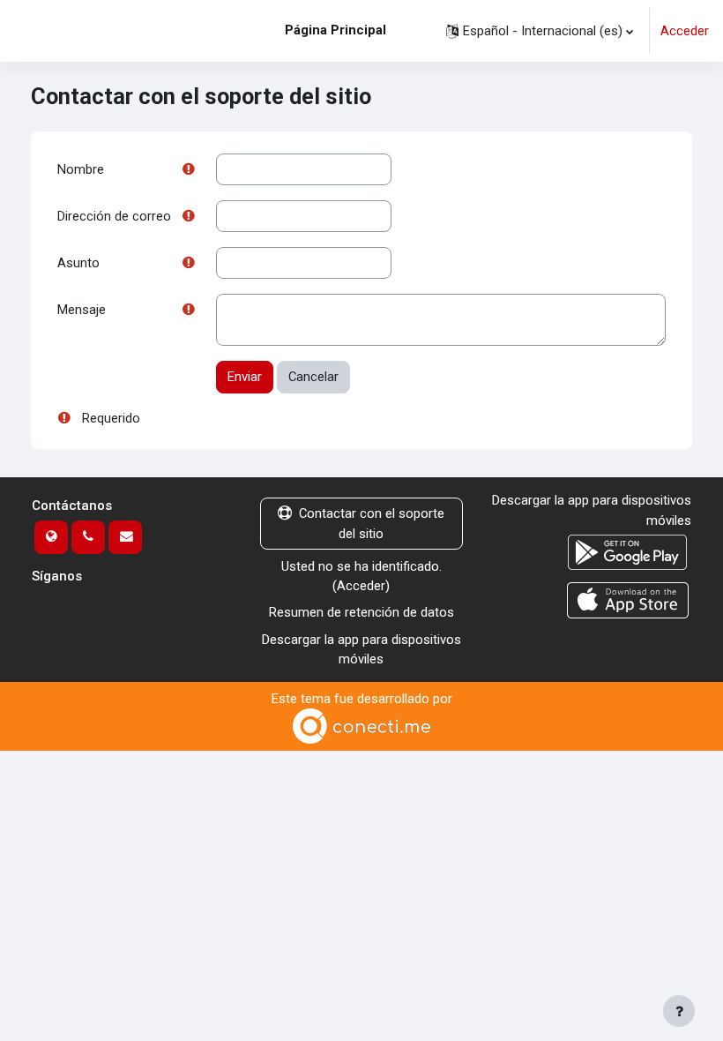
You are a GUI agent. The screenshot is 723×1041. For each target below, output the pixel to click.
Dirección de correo (114, 216)
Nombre (80, 169)
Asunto (78, 263)
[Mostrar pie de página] (679, 1011)
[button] (539, 31)
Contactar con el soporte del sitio (371, 523)
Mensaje (81, 310)
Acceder (684, 31)
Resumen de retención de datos (361, 612)
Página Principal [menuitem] (335, 30)
